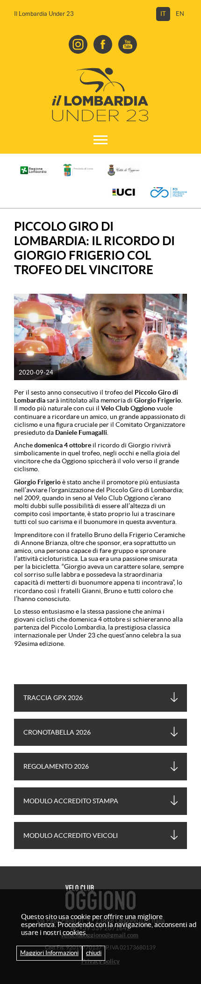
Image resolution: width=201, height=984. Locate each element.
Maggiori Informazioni (49, 952)
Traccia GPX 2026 (53, 697)
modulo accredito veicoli (70, 835)
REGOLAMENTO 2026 (56, 766)
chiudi (93, 952)
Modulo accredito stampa (70, 801)
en (180, 13)
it (163, 13)
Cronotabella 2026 (57, 732)
